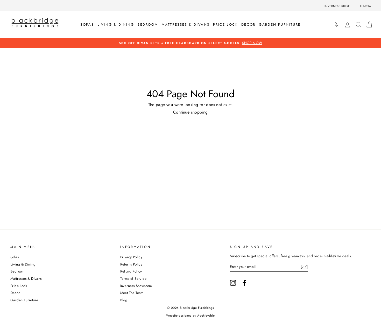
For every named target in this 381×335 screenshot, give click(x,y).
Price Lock (225, 24)
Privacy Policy (131, 257)
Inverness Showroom (136, 285)
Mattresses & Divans (186, 24)
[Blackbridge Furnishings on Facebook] (244, 283)
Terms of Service (133, 278)
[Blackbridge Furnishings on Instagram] (233, 283)
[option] (190, 43)
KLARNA (365, 6)
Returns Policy (131, 264)
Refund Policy (131, 271)
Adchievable (206, 315)
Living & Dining (115, 24)
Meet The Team (132, 292)
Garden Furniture (280, 24)
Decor (248, 24)
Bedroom (148, 24)
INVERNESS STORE (337, 6)
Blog (124, 300)
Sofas (87, 24)
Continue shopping (190, 112)
